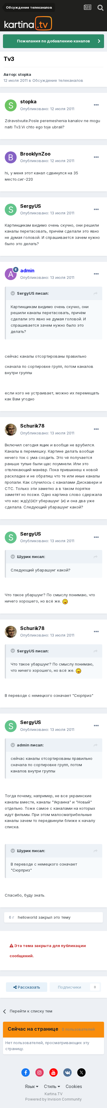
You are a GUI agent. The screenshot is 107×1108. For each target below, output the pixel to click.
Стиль (51, 1086)
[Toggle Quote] (13, 293)
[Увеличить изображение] (65, 601)
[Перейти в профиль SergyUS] (11, 210)
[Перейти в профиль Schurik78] (11, 430)
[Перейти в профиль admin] (11, 274)
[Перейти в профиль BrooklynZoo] (11, 157)
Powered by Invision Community (53, 1099)
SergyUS (30, 206)
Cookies (74, 1086)
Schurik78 (32, 426)
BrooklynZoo (35, 154)
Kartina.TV (53, 1094)
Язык (30, 1086)
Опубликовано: (47, 108)
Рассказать (28, 987)
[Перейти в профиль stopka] (11, 105)
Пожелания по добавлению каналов (53, 41)
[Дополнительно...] (96, 105)
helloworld (27, 917)
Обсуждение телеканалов (57, 80)
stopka (24, 74)
